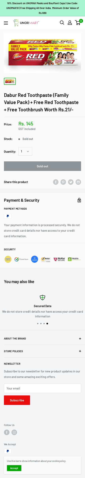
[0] (77, 22)
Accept (14, 468)
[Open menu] (6, 23)
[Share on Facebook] (56, 182)
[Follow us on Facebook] (6, 432)
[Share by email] (78, 182)
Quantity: (10, 151)
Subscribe (17, 400)
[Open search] (62, 22)
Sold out (42, 166)
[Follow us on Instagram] (14, 432)
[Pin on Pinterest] (63, 182)
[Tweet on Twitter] (71, 182)
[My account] (70, 22)
